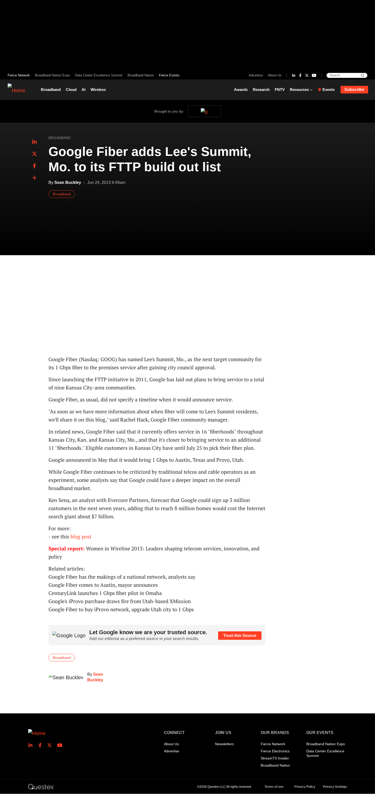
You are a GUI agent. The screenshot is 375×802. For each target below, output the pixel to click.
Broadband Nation (141, 75)
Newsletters (224, 744)
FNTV (280, 89)
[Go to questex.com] (41, 786)
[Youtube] (314, 75)
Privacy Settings (335, 787)
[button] (34, 178)
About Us (275, 75)
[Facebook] (300, 75)
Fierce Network (19, 75)
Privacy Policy (304, 787)
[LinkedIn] (293, 75)
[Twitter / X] (307, 75)
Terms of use (274, 787)
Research (261, 89)
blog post (80, 536)
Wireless (98, 89)
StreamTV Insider (275, 758)
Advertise (256, 75)
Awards (241, 89)
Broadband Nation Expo (52, 75)
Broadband (51, 89)
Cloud (71, 89)
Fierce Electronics (275, 751)
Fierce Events (169, 75)
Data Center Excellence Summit (98, 75)
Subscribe (354, 89)
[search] (362, 75)
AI (83, 89)
